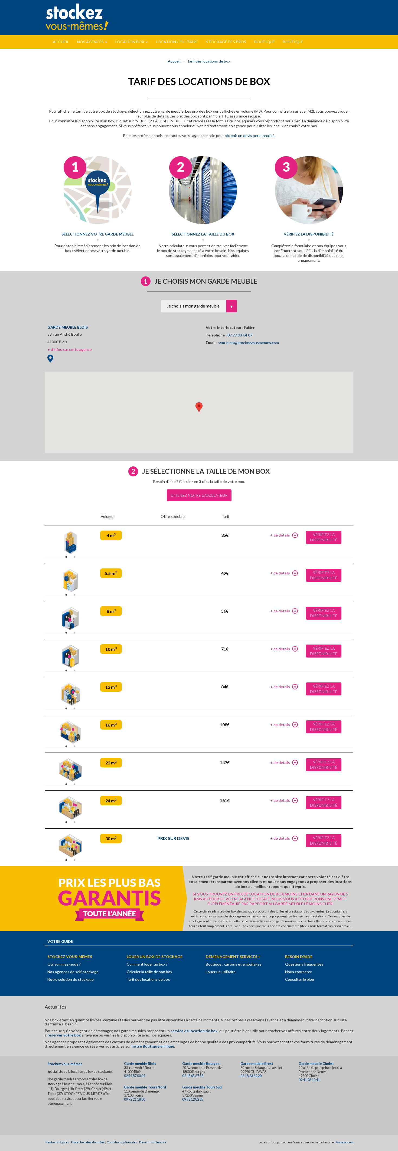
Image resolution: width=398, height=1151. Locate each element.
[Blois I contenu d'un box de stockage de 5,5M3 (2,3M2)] (70, 580)
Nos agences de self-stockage (73, 971)
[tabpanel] (70, 541)
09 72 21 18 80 (134, 1099)
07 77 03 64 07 (239, 335)
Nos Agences (91, 42)
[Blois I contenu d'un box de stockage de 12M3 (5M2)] (70, 694)
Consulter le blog (299, 979)
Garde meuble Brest (256, 1064)
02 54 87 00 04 (134, 1076)
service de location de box (194, 1030)
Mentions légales (57, 1142)
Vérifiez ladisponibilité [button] (323, 537)
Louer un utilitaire (221, 971)
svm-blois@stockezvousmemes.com (248, 342)
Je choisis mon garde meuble (193, 305)
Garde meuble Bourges (200, 1064)
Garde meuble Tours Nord (145, 1087)
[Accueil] (77, 16)
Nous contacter (298, 971)
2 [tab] (74, 557)
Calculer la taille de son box (149, 971)
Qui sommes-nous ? (64, 964)
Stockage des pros (226, 42)
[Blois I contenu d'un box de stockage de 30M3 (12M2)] (70, 846)
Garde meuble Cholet (316, 1064)
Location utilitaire (177, 42)
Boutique (264, 42)
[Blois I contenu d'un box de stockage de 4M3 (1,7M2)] (70, 542)
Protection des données (88, 1142)
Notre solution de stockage (70, 979)
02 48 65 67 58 (192, 1076)
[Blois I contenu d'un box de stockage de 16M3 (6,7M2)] (70, 732)
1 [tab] (66, 557)
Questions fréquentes (304, 964)
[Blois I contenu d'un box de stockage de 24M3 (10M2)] (70, 808)
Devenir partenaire (153, 1142)
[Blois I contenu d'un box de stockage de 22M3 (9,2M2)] (70, 770)
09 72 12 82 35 (192, 1099)
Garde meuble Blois (140, 1064)
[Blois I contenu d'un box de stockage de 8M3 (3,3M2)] (70, 618)
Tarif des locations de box (208, 61)
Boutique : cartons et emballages (234, 964)
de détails (282, 535)
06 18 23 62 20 (251, 1076)
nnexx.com (345, 1142)
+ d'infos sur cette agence (69, 349)
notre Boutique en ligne (153, 1046)
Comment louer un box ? (147, 964)
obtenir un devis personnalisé (250, 135)
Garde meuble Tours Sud (202, 1087)
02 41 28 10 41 (309, 1080)
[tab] (199, 541)
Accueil (61, 42)
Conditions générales (122, 1142)
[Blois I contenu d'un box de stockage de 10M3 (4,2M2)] (70, 656)
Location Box (130, 42)
